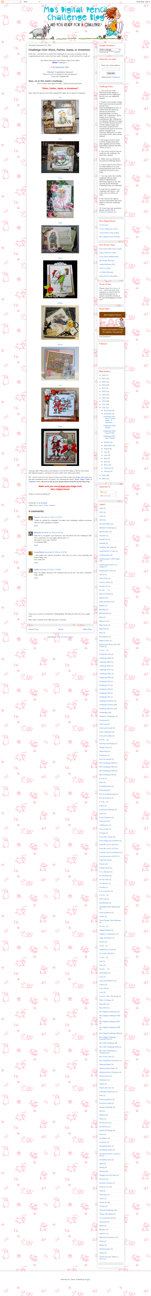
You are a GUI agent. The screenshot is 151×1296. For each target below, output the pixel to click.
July (105, 452)
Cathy (60, 223)
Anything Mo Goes (106, 571)
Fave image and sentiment (109, 841)
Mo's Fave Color (105, 1057)
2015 (104, 395)
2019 (104, 385)
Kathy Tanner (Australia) (108, 276)
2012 (104, 404)
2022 (104, 375)
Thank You (103, 1202)
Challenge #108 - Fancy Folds (109, 432)
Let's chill (102, 988)
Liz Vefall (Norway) (106, 272)
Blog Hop (102, 629)
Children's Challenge (107, 716)
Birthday (102, 609)
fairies (41, 505)
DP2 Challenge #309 (107, 771)
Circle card (103, 724)
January (107, 471)
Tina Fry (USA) (104, 268)
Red (100, 1111)
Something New (105, 1146)
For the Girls (104, 879)
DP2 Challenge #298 (107, 763)
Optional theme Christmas (109, 1072)
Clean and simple (105, 728)
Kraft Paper (103, 973)
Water (101, 1226)
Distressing (103, 751)
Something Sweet (105, 1150)
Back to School (104, 594)
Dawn (60, 258)
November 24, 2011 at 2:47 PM (51, 517)
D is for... (102, 740)
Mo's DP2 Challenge (107, 1043)
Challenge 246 (104, 681)
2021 (104, 378)
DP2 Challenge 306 (106, 775)
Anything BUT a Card (107, 551)
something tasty (105, 1160)
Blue (101, 633)
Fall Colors (103, 821)
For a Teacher (104, 872)
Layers (101, 985)
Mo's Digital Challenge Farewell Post (107, 1038)
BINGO (102, 606)
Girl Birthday (104, 903)
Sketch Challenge (105, 1130)
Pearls (101, 1084)
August (107, 449)
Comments (106, 496)
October (107, 442)
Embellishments (105, 786)
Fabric (101, 806)
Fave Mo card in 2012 (107, 844)
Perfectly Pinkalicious (107, 1092)
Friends (102, 887)
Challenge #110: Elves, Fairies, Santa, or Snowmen (109, 419)
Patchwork (103, 1080)
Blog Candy (103, 625)
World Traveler (104, 1249)
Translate (116, 52)
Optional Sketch (105, 1064)
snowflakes (103, 1138)
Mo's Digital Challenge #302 (109, 1016)
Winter (101, 1245)
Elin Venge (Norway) (107, 260)
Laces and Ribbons (106, 981)
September (108, 445)
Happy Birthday (105, 930)
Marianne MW (62, 67)
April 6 (101, 574)
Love (101, 992)
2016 (104, 391)
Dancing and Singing (107, 743)
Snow (101, 1134)
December (108, 410)
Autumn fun (103, 586)
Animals (102, 543)
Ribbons (102, 1115)
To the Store (103, 225)
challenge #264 (105, 666)
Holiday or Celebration (107, 934)
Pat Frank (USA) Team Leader (110, 249)
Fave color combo (106, 837)
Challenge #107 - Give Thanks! (109, 437)
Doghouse (103, 755)
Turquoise (103, 1222)
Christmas (103, 720)
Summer (102, 1179)
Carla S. (37, 517)
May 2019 (103, 1008)
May (106, 458)
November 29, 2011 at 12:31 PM (56, 552)
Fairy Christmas (105, 817)
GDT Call (102, 899)
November (108, 414)
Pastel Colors (104, 1076)
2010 (104, 475)
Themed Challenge (106, 1210)
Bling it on (103, 621)
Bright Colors (104, 640)
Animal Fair (103, 539)
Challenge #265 (105, 658)
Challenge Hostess (106, 705)
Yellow (101, 1253)
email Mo (51, 74)
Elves (36, 505)
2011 (104, 408)
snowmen (52, 505)
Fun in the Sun (104, 891)
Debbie (60, 303)
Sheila (60, 426)
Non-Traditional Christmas (109, 1060)
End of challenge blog (107, 794)
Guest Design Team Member (110, 920)
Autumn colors (104, 582)
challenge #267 (105, 670)
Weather (102, 1229)
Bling (101, 617)
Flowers (102, 864)
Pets (101, 1095)
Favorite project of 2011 (108, 856)
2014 (104, 398)
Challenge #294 (105, 677)
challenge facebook (106, 701)
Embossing (103, 790)
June (106, 455)
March (106, 465)
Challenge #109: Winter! (109, 427)
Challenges (103, 712)
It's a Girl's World (105, 953)
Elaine (60, 178)
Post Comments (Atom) (65, 637)
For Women (103, 883)
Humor (101, 942)
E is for (102, 778)
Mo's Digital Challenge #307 (109, 1021)
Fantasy (102, 833)
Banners (102, 598)
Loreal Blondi (39, 552)
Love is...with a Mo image (108, 996)
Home (60, 629)
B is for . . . (103, 590)
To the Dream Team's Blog (109, 233)
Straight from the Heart (107, 1175)
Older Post (87, 629)
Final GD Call (104, 860)
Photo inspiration (105, 1099)
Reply (36, 526)
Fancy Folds (104, 829)
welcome (102, 1233)
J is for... (102, 957)
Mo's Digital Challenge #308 (109, 1027)
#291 (101, 512)
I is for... (102, 946)
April (106, 462)
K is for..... (103, 969)
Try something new (106, 1218)
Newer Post (33, 629)
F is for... (102, 802)
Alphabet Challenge (106, 528)
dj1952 (36, 570)
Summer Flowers (105, 1183)
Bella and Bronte (105, 602)
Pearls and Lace (105, 1088)
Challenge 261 (104, 697)
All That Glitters (105, 524)
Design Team (104, 747)
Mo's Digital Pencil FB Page (109, 237)
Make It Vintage (105, 1000)
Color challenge (105, 732)
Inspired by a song (106, 949)
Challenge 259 (104, 689)
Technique (103, 1195)
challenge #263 (105, 662)
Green (101, 916)
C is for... (102, 650)
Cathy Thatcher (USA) (107, 253)
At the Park (103, 578)
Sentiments (103, 1127)
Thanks (102, 1206)
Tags (101, 1191)
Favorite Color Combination (109, 852)
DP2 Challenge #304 (107, 767)
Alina (60, 139)
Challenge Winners (106, 708)
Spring (101, 1167)
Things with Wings (106, 1214)
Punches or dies (105, 1103)
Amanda (102, 536)
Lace (101, 977)
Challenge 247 (104, 685)
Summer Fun (104, 1187)
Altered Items (104, 532)
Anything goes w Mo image (109, 559)
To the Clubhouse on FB (108, 229)
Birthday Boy (104, 613)
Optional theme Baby (107, 1068)
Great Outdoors (105, 912)
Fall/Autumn (103, 825)
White (101, 1241)
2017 (104, 388)
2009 (104, 479)
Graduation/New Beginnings (109, 907)
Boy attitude (103, 637)
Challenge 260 (104, 693)
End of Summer (105, 798)
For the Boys (104, 876)
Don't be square (105, 759)
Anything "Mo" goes (106, 547)
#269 (101, 508)
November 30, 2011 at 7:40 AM (50, 570)
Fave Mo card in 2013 (107, 848)
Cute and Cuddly (105, 736)
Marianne (37, 532)
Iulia (60, 385)
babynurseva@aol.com (108, 212)
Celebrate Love (105, 654)
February (107, 468)
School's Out (104, 1123)
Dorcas (60, 344)
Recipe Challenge (106, 1107)
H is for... (102, 926)
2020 (104, 382)
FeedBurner (115, 77)
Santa (46, 505)
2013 (104, 401)
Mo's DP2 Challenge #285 (109, 1047)
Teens (101, 1198)
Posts (104, 492)
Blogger (87, 1279)
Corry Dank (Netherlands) (109, 257)
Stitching (102, 1171)
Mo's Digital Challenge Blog (109, 1033)
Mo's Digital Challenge (107, 1012)
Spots (101, 1164)
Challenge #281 (105, 674)
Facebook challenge (106, 810)
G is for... (102, 895)
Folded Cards (104, 868)
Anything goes (104, 555)
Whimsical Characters (107, 1237)
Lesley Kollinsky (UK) (107, 264)
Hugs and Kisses (105, 938)
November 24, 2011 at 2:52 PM (52, 532)
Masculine (103, 1004)
